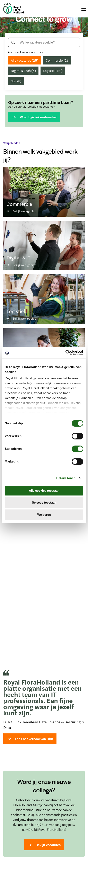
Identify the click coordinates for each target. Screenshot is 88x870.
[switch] (77, 436)
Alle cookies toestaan (44, 490)
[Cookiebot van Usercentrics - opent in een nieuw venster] (65, 352)
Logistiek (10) (53, 70)
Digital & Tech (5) (23, 70)
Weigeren (44, 514)
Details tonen (65, 478)
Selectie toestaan (44, 502)
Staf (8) (16, 81)
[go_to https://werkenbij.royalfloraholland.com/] (13, 12)
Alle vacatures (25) (24, 60)
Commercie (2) (57, 60)
